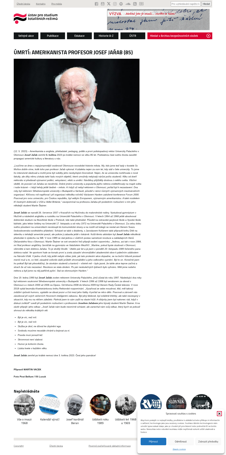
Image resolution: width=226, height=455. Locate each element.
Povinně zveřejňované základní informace (110, 446)
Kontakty (40, 4)
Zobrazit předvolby (208, 441)
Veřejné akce (26, 36)
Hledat (206, 4)
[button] (219, 413)
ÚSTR (132, 36)
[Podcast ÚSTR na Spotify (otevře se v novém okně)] (121, 4)
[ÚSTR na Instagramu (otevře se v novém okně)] (115, 4)
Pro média (56, 4)
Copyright (19, 446)
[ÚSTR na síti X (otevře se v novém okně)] (109, 4)
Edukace (79, 36)
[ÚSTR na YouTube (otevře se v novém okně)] (103, 4)
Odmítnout (181, 441)
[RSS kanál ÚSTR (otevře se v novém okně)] (135, 4)
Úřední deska (23, 4)
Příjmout (153, 441)
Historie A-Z (106, 36)
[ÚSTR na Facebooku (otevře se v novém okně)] (96, 4)
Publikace (53, 36)
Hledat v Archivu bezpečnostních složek (174, 36)
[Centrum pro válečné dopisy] (158, 29)
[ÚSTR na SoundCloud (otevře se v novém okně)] (128, 4)
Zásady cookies (179, 449)
